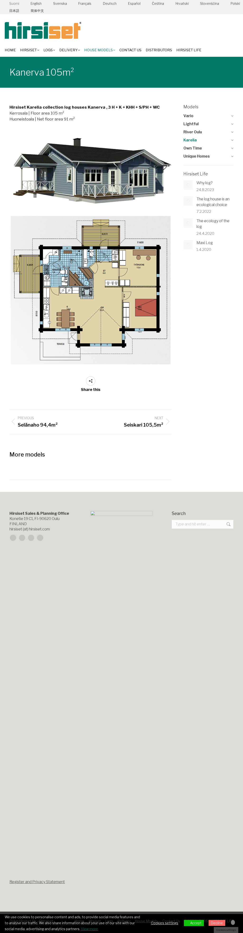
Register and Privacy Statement (37, 882)
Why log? (204, 183)
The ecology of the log (212, 224)
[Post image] (188, 185)
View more (89, 929)
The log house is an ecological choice (212, 202)
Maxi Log (204, 242)
